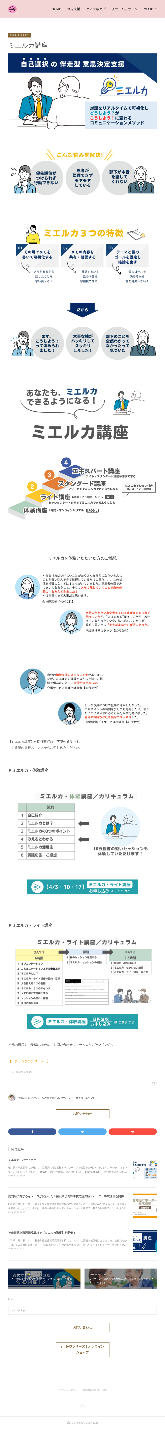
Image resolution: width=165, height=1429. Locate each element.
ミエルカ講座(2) (15, 1072)
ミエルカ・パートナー (22, 1159)
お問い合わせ (82, 1113)
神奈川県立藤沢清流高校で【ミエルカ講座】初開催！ (42, 1232)
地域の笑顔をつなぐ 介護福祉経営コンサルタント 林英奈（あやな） (56, 1097)
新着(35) (28, 1072)
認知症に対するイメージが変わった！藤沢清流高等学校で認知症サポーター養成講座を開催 (66, 1196)
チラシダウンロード (29, 1061)
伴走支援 (73, 9)
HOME (56, 9)
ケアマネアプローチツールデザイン (112, 9)
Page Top (82, 1406)
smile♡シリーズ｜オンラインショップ (82, 1349)
